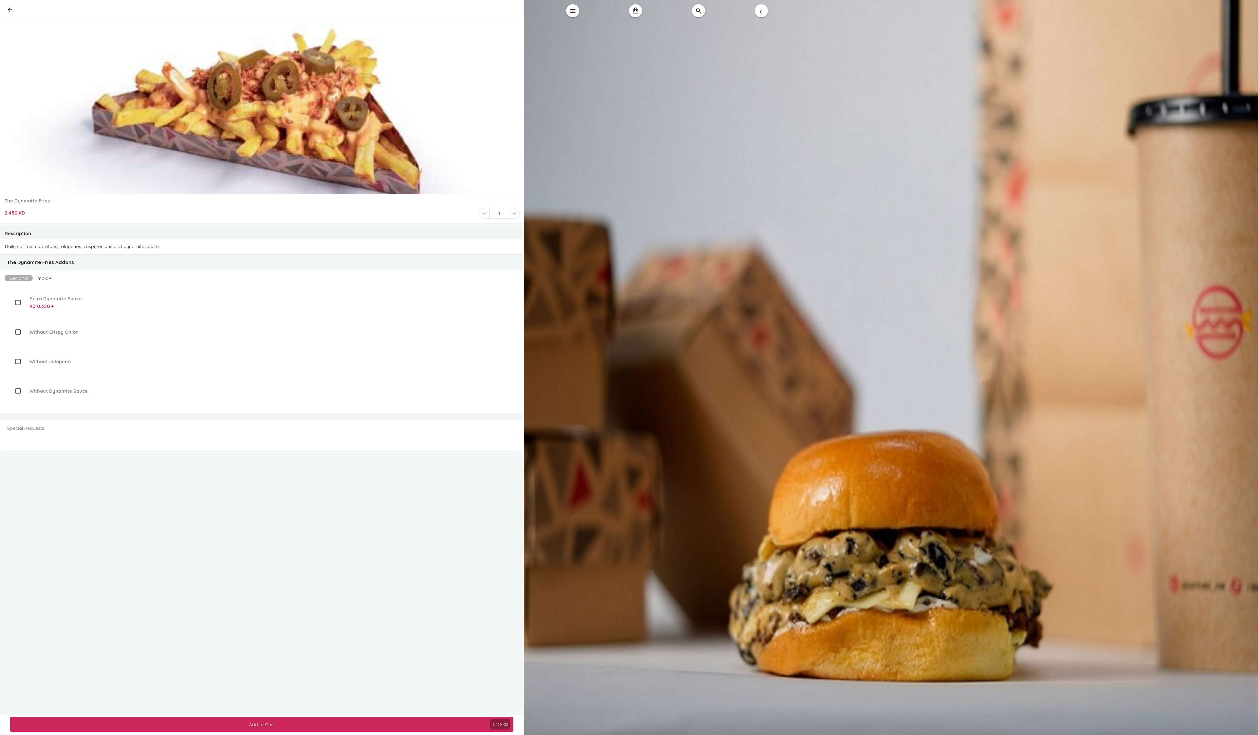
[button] (262, 262)
